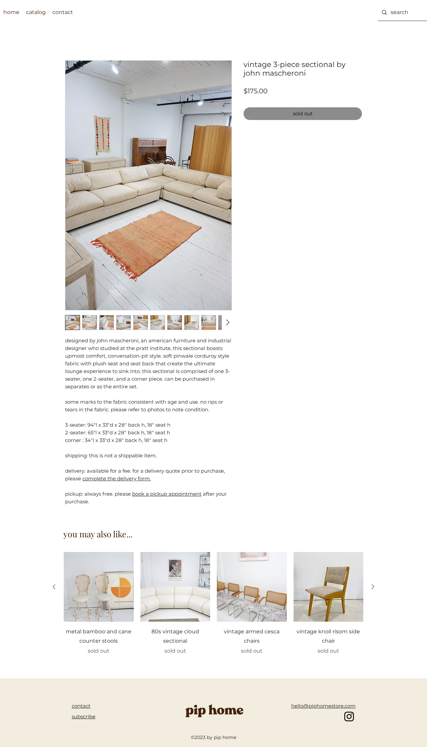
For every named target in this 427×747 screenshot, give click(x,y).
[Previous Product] (54, 587)
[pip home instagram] (349, 716)
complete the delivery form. (116, 478)
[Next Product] (373, 587)
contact (81, 706)
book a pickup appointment (166, 494)
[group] (213, 608)
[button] (83, 716)
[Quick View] (99, 587)
